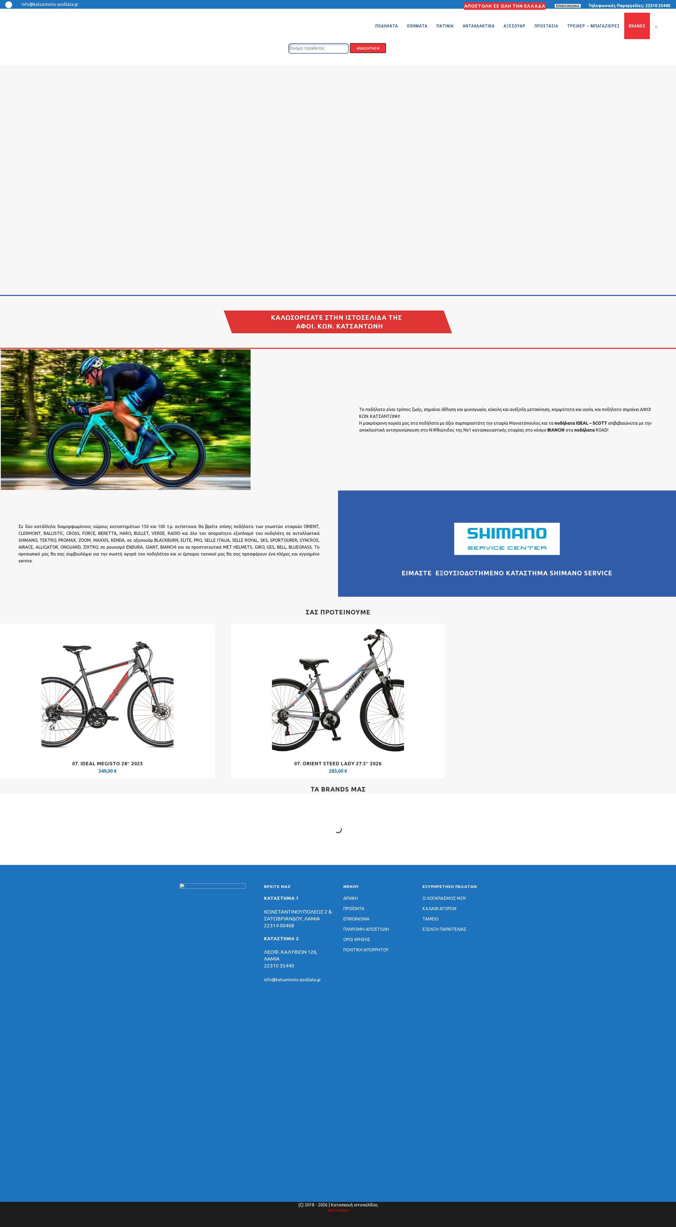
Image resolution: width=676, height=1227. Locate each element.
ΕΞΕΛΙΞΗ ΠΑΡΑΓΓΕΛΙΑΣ (444, 929)
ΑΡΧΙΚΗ (350, 898)
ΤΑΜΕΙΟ (430, 918)
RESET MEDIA (338, 1210)
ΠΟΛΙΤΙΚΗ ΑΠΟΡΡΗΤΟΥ (366, 949)
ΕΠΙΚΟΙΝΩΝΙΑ (567, 6)
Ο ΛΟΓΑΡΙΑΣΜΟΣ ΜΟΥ (444, 898)
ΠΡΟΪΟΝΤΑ (353, 908)
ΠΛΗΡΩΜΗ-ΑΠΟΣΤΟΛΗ (366, 929)
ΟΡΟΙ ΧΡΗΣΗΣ (356, 939)
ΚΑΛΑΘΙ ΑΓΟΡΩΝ (439, 908)
